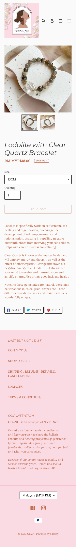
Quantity (9, 188)
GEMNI (31, 533)
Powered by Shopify (47, 533)
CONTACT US (18, 350)
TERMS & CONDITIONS (25, 397)
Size (7, 172)
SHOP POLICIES (19, 361)
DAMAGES (15, 387)
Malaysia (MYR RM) (36, 495)
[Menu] (69, 20)
